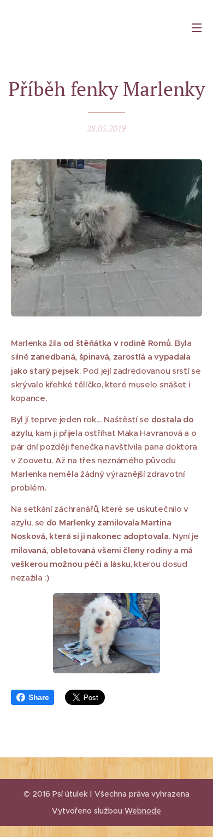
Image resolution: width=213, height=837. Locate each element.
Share (38, 697)
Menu (197, 27)
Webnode (143, 811)
